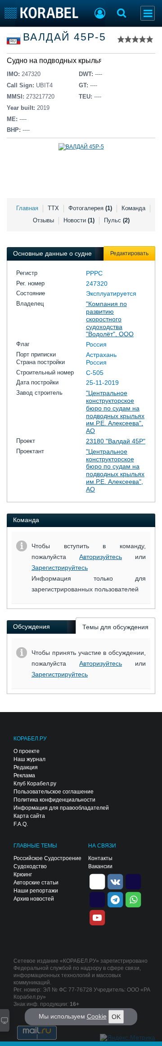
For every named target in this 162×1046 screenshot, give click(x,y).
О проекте (27, 751)
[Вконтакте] (115, 881)
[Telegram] (115, 899)
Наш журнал (29, 759)
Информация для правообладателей (61, 808)
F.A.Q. (21, 824)
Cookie (97, 1016)
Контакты (100, 858)
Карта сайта (29, 816)
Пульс (117, 220)
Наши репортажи (36, 891)
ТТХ (53, 208)
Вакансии (100, 866)
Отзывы (43, 220)
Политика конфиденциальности (54, 800)
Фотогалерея (90, 208)
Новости (78, 220)
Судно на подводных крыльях (56, 60)
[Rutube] (133, 881)
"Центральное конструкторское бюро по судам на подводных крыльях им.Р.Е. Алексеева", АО (115, 411)
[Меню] (147, 13)
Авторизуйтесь (100, 556)
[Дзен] (97, 881)
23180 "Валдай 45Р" (115, 441)
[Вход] (99, 14)
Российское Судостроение (47, 858)
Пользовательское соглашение (54, 792)
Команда (133, 208)
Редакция (26, 767)
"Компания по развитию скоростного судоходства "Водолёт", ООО (110, 319)
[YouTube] (97, 917)
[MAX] (97, 899)
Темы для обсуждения (115, 627)
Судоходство (30, 866)
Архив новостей (34, 899)
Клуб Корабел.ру (35, 783)
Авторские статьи (36, 882)
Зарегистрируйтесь (60, 567)
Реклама (24, 775)
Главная (27, 208)
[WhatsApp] (133, 899)
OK (116, 1016)
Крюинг (23, 874)
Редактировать (129, 253)
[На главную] (41, 12)
